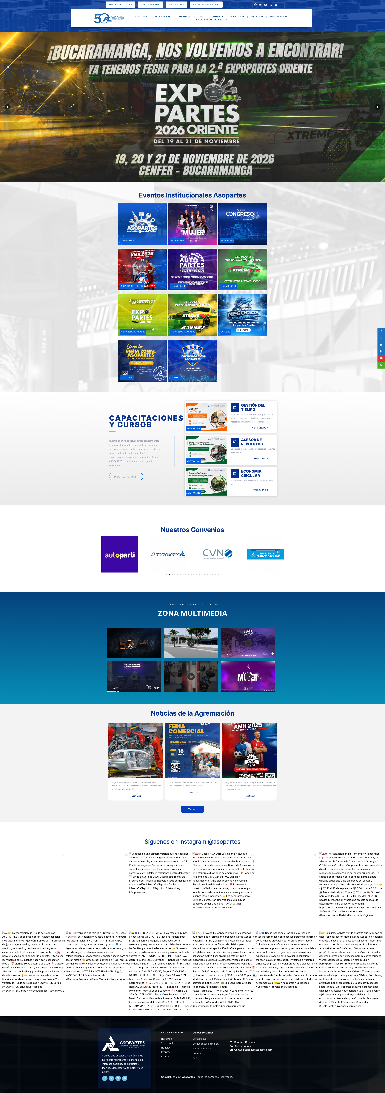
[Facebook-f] (105, 1078)
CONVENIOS (184, 16)
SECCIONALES (162, 16)
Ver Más (192, 809)
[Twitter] (111, 1078)
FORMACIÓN (277, 16)
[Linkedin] (276, 4)
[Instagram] (271, 4)
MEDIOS (255, 16)
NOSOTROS (141, 16)
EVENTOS (235, 16)
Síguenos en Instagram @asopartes (192, 841)
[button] (99, 554)
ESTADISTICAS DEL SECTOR (211, 19)
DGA (200, 16)
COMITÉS (215, 16)
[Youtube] (124, 1078)
